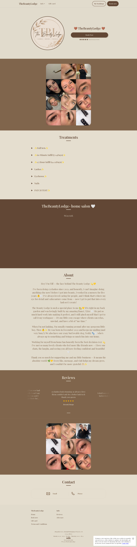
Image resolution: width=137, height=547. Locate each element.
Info (42, 4)
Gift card (51, 4)
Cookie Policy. (125, 543)
